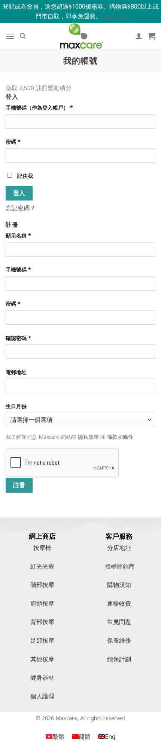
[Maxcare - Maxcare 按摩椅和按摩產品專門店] (80, 36)
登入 (19, 193)
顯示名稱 (18, 235)
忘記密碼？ (21, 208)
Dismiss (114, 16)
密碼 (13, 141)
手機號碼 (18, 269)
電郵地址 (16, 372)
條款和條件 (120, 436)
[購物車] (151, 36)
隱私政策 (88, 436)
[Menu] (10, 36)
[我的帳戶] (139, 36)
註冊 (19, 485)
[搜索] (22, 36)
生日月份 (16, 406)
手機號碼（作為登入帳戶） (39, 107)
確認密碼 (18, 338)
